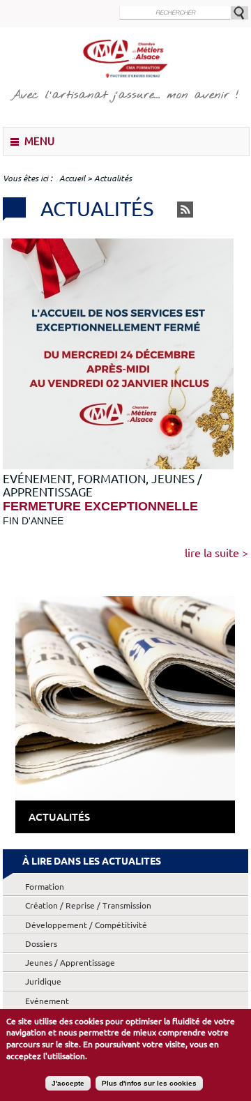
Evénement (47, 1000)
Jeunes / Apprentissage (70, 962)
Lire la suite (212, 553)
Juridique (43, 981)
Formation (44, 886)
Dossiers (41, 943)
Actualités (59, 817)
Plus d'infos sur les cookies (149, 1083)
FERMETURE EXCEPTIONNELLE (100, 506)
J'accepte (68, 1083)
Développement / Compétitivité (86, 924)
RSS (185, 210)
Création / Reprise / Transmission (88, 905)
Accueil (72, 178)
